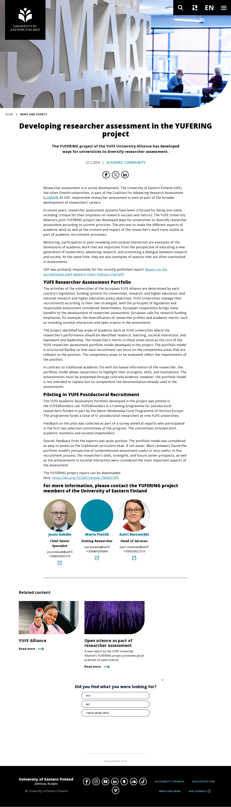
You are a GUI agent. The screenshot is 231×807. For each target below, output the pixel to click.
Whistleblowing (170, 791)
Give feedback (198, 792)
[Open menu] (224, 7)
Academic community (125, 162)
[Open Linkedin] (115, 781)
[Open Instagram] (96, 781)
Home (9, 114)
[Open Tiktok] (143, 781)
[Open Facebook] (87, 781)
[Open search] (180, 7)
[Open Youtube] (105, 781)
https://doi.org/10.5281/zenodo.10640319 (84, 478)
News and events (33, 114)
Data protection (203, 781)
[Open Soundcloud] (134, 781)
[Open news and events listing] (195, 7)
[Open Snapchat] (124, 781)
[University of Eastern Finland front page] (25, 20)
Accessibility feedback (169, 781)
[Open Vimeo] (115, 790)
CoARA (49, 197)
